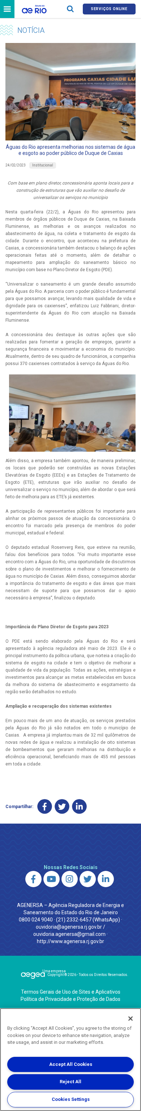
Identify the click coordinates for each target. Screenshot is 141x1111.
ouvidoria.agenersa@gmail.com (69, 934)
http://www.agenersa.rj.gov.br (70, 941)
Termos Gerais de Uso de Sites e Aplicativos (70, 992)
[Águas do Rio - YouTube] (51, 879)
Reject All (70, 1081)
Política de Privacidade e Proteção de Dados (70, 999)
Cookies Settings (71, 1099)
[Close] (130, 1019)
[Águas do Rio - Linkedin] (106, 879)
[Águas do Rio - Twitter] (88, 879)
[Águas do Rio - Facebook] (33, 879)
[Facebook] (44, 806)
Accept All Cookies (70, 1064)
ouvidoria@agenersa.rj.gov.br (69, 927)
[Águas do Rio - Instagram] (69, 879)
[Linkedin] (79, 806)
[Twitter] (62, 806)
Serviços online (109, 9)
